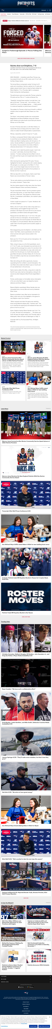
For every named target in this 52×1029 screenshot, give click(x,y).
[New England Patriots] (26, 993)
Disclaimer (26, 1008)
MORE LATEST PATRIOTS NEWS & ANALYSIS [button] (26, 58)
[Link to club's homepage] (2, 10)
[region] (26, 1022)
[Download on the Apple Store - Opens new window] (21, 987)
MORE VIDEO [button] (26, 898)
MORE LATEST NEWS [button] (26, 616)
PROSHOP (43, 10)
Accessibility (26, 1006)
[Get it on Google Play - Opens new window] (30, 987)
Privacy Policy (26, 1002)
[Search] (47, 10)
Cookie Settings (4, 1026)
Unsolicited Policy (26, 1010)
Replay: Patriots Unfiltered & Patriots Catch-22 (18, 20)
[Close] (49, 1017)
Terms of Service (26, 1004)
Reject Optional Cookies (44, 1026)
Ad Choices (26, 1013)
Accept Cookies (33, 1026)
